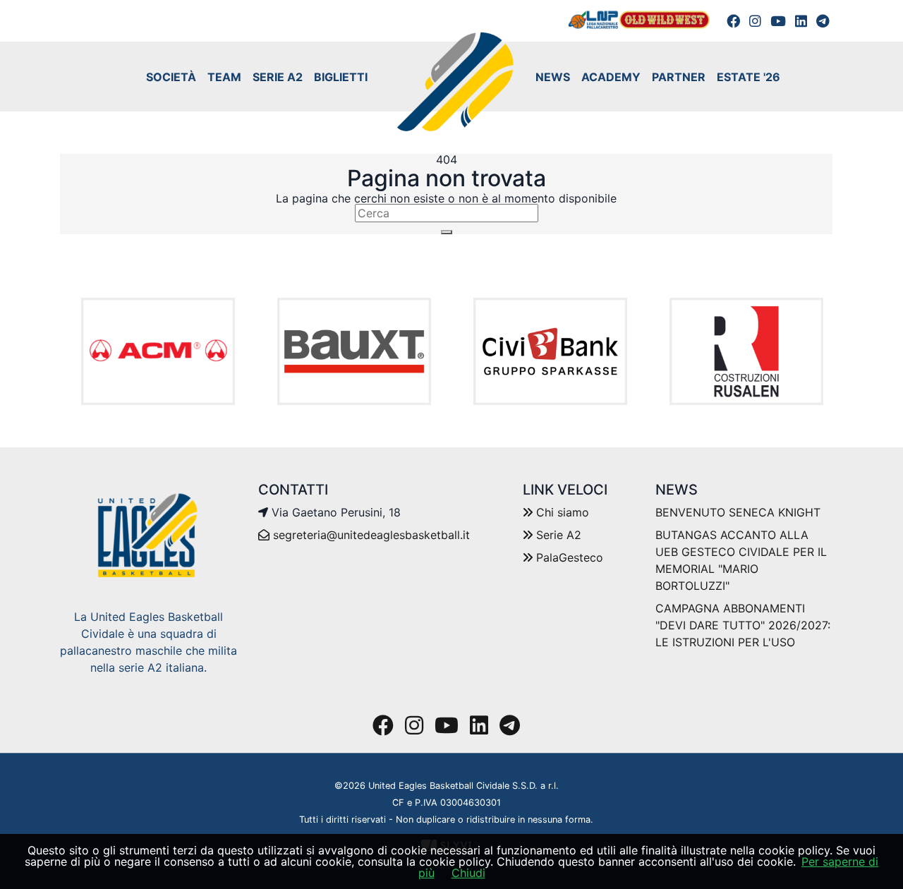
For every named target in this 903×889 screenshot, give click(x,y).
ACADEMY (611, 77)
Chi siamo (561, 512)
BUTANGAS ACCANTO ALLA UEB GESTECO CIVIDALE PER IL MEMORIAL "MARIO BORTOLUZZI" (741, 560)
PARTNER (678, 77)
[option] (158, 352)
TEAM (224, 77)
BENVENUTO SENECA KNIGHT (737, 512)
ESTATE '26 (748, 77)
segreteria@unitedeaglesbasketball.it (371, 535)
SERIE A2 (278, 77)
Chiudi (468, 873)
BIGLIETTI (341, 77)
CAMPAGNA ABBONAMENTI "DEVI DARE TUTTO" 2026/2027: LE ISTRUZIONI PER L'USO (742, 625)
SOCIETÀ (171, 77)
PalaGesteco (568, 557)
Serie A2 (557, 535)
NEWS (552, 77)
